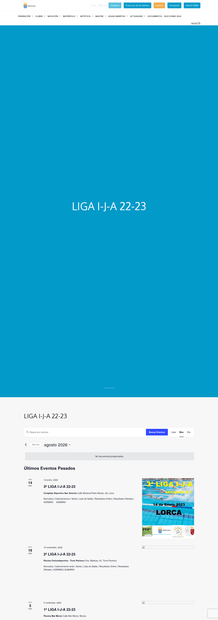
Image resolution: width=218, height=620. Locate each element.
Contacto (114, 5)
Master (99, 16)
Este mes (35, 444)
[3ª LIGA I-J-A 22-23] (168, 508)
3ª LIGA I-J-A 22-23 (59, 486)
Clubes (39, 16)
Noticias (102, 5)
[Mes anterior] (25, 444)
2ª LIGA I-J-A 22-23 (59, 554)
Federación (24, 16)
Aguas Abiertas (116, 16)
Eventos (159, 5)
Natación (53, 16)
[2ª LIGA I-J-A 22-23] (168, 570)
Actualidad (136, 16)
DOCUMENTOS (155, 16)
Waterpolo (69, 16)
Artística (85, 16)
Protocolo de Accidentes (137, 5)
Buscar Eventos (157, 432)
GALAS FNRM (192, 5)
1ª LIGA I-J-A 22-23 (59, 609)
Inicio (93, 5)
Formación (174, 5)
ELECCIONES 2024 (172, 16)
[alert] (109, 456)
